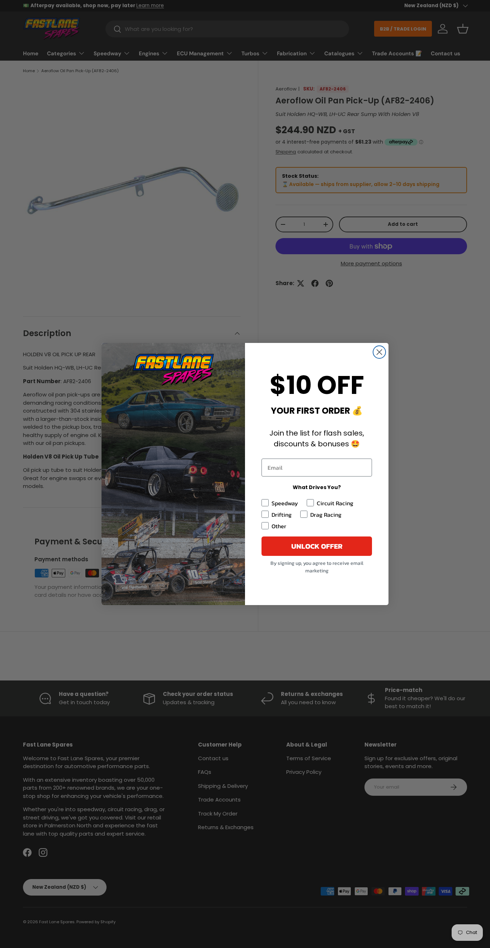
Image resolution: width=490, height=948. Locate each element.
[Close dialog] (379, 352)
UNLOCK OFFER (317, 546)
